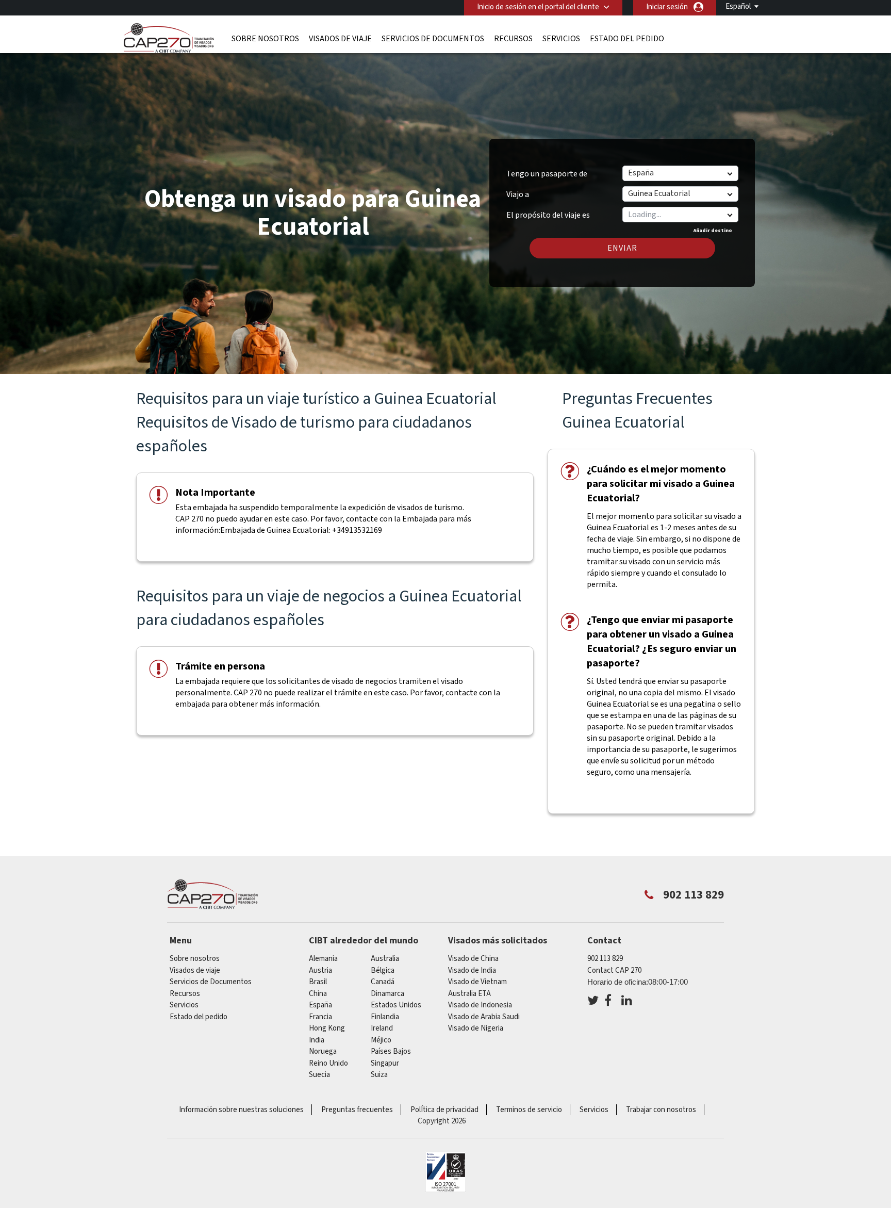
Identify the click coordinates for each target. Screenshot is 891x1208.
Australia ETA (469, 993)
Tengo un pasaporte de (546, 173)
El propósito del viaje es (548, 211)
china (318, 993)
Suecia (319, 1074)
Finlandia (385, 1016)
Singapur (385, 1063)
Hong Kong (327, 1028)
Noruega (323, 1051)
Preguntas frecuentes (357, 1109)
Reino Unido (328, 1063)
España (320, 1005)
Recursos (513, 38)
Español (738, 6)
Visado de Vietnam (477, 981)
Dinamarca (387, 993)
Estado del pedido (627, 38)
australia (385, 958)
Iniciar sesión (667, 7)
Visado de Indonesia (480, 1005)
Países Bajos (391, 1051)
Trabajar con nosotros (661, 1109)
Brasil (318, 981)
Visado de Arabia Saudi (484, 1016)
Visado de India (472, 970)
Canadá (382, 981)
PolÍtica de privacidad (444, 1109)
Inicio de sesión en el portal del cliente (538, 7)
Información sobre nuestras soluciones (241, 1109)
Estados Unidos (396, 1005)
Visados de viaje (340, 38)
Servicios (561, 38)
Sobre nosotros (265, 38)
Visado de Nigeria (475, 1028)
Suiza (379, 1074)
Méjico (381, 1040)
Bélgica (382, 970)
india (316, 1040)
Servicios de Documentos (433, 38)
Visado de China (473, 958)
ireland (382, 1028)
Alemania (323, 958)
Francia (320, 1016)
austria (320, 970)
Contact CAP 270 (614, 970)
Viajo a (517, 194)
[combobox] (680, 214)
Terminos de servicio (529, 1109)
